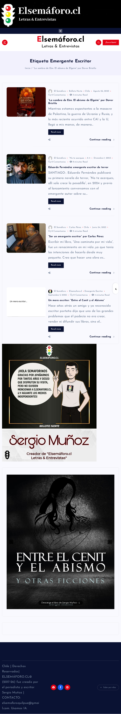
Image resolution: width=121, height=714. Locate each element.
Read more (56, 132)
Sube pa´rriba (109, 687)
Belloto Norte (75, 91)
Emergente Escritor (94, 291)
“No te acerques (76, 158)
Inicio (27, 68)
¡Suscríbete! (111, 42)
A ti (88, 158)
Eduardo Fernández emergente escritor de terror (78, 167)
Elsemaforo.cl (75, 291)
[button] (61, 542)
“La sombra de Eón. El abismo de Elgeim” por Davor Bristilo (64, 68)
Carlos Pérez (75, 227)
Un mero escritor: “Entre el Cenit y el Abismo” (76, 300)
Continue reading (101, 139)
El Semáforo (60, 91)
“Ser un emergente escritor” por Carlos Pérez (76, 236)
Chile (87, 91)
